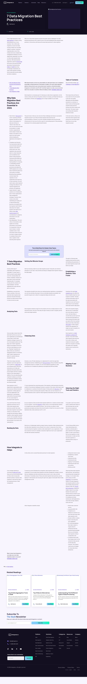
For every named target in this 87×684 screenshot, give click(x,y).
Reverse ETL (61, 642)
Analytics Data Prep (50, 640)
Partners (76, 640)
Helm (36, 637)
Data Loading (37, 648)
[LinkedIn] (12, 649)
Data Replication (38, 642)
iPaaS (60, 648)
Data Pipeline (61, 645)
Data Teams (48, 651)
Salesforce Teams (49, 653)
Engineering (48, 656)
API (36, 656)
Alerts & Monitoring (39, 653)
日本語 (75, 669)
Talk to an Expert (55, 254)
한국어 (79, 669)
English (65, 2)
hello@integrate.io (14, 641)
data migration (10, 40)
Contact (76, 645)
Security (68, 648)
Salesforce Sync (49, 642)
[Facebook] (8, 649)
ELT (59, 640)
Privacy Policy (71, 667)
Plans (39, 2)
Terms (78, 667)
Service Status (61, 667)
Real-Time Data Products (51, 645)
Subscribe (29, 658)
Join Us (76, 642)
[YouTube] (21, 649)
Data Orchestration (39, 651)
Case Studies (69, 640)
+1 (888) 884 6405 (57, 2)
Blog (67, 637)
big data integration (11, 12)
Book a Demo (79, 2)
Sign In (72, 2)
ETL (59, 637)
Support (68, 642)
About (76, 637)
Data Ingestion (38, 640)
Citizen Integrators (49, 648)
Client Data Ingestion (50, 637)
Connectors (33, 2)
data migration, (10, 566)
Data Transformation (39, 645)
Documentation (70, 645)
